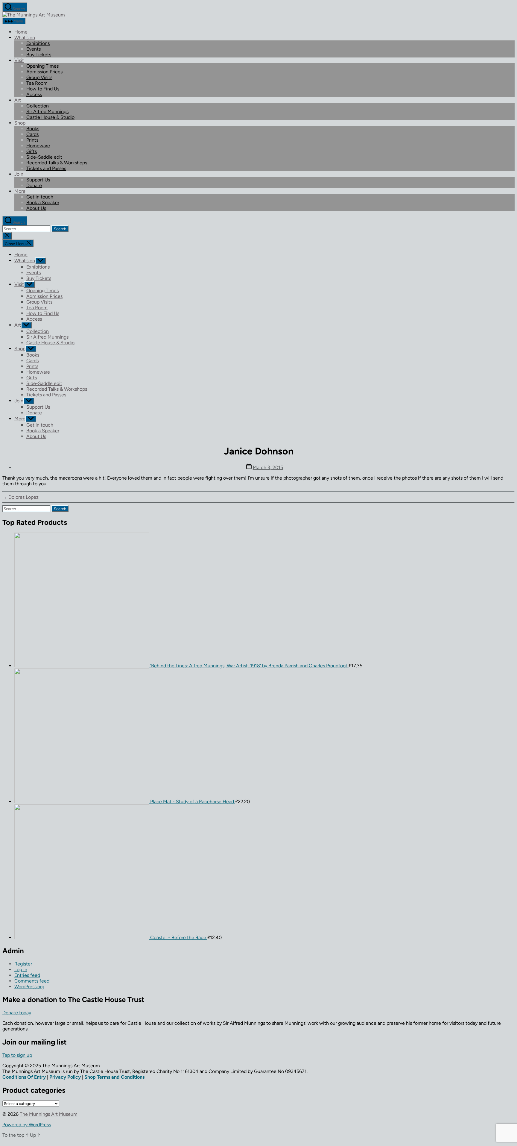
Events (33, 49)
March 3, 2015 (268, 467)
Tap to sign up (17, 1055)
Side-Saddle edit (44, 157)
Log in (20, 969)
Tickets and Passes (46, 168)
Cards (32, 134)
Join (18, 174)
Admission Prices (44, 72)
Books (32, 128)
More (19, 191)
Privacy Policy (65, 1077)
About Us (36, 208)
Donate (34, 185)
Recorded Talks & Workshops (56, 163)
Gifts (31, 151)
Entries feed (27, 975)
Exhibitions (38, 43)
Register (23, 964)
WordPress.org (29, 986)
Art (17, 100)
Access (34, 94)
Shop (19, 123)
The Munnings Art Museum (48, 1114)
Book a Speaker (42, 202)
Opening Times (42, 66)
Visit (19, 60)
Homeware (38, 145)
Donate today (16, 1012)
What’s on (24, 37)
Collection (37, 106)
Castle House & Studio (50, 117)
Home (21, 32)
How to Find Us (42, 89)
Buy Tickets (38, 54)
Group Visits (39, 77)
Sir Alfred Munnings (47, 111)
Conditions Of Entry (24, 1077)
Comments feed (31, 981)
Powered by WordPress (26, 1124)
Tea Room (37, 83)
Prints (32, 140)
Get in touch (39, 197)
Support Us (38, 180)
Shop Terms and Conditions (114, 1077)
